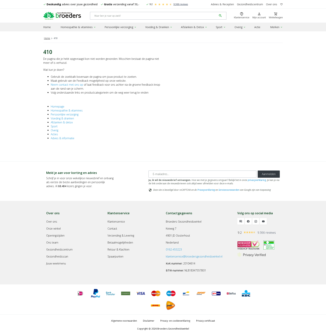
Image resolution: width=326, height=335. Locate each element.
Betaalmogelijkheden (120, 242)
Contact (112, 228)
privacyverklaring (257, 180)
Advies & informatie (62, 138)
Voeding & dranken (62, 118)
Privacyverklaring (206, 189)
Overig (240, 27)
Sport (221, 27)
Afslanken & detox (62, 122)
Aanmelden (269, 174)
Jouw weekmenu (56, 263)
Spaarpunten (115, 256)
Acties (54, 134)
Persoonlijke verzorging (121, 27)
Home (47, 27)
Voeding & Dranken (158, 27)
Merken (276, 27)
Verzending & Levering (121, 235)
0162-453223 (174, 249)
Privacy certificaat (205, 320)
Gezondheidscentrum (250, 4)
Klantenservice (116, 221)
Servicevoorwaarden (228, 189)
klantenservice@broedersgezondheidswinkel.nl (194, 256)
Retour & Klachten (118, 249)
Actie (257, 27)
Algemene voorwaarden (124, 320)
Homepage (57, 106)
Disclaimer (148, 320)
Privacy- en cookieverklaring (175, 320)
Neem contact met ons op (67, 84)
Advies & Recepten (222, 4)
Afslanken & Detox (194, 27)
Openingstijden (55, 235)
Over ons (271, 4)
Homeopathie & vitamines (78, 27)
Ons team (52, 242)
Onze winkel (53, 228)
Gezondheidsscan (57, 256)
